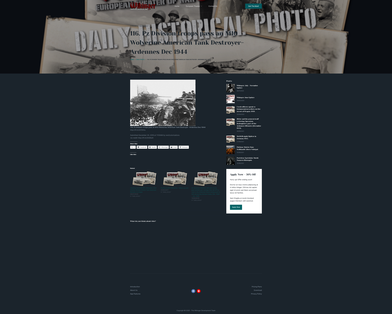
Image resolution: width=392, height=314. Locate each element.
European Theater (193, 6)
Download (258, 290)
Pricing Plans (257, 287)
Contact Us (212, 6)
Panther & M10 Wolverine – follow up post (174, 188)
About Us (134, 290)
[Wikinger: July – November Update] (230, 88)
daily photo (143, 26)
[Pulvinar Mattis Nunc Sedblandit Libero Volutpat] (230, 150)
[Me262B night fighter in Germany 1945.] (230, 139)
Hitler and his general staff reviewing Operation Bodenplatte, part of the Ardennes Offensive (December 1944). (249, 123)
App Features (135, 294)
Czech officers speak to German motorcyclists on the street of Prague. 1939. (248, 109)
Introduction (135, 287)
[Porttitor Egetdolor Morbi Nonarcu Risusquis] (230, 160)
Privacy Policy (256, 294)
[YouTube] (199, 291)
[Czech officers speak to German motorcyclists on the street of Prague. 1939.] (230, 110)
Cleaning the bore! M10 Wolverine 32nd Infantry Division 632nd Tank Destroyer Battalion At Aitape (143, 190)
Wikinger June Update (245, 97)
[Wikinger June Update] (230, 99)
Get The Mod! (253, 6)
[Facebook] (193, 291)
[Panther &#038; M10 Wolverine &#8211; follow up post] (175, 178)
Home (177, 6)
